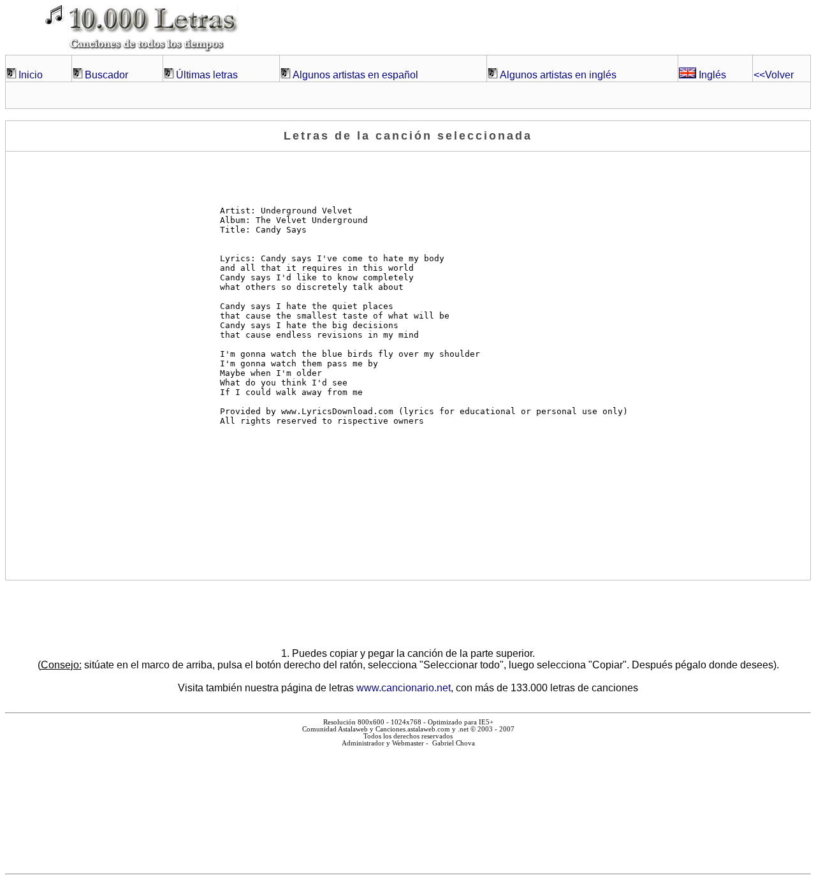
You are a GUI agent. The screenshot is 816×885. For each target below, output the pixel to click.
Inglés (711, 74)
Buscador (106, 74)
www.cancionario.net (403, 687)
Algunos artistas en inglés (558, 74)
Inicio (30, 74)
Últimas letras (207, 74)
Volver (774, 74)
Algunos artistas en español (355, 74)
